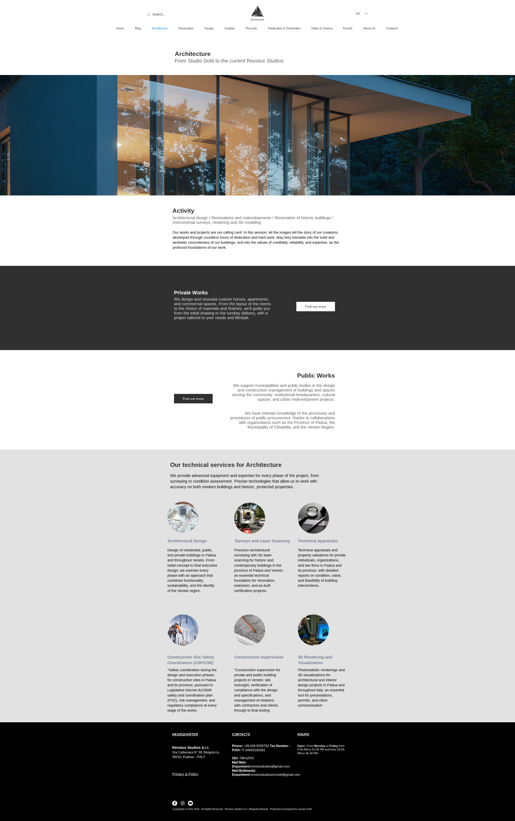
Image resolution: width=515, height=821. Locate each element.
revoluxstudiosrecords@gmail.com (275, 774)
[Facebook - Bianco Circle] (174, 803)
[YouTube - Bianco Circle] (190, 803)
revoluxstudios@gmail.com (270, 766)
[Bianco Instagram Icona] (182, 803)
